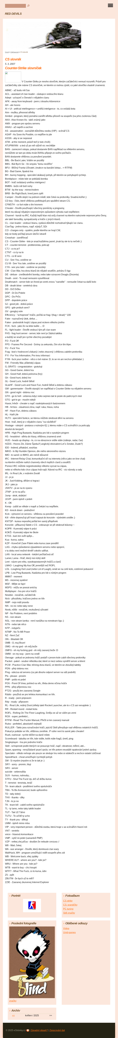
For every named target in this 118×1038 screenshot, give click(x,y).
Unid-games (69, 932)
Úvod (7, 52)
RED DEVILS (13, 13)
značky (12, 1001)
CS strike (68, 901)
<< (13, 1015)
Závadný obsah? (39, 1030)
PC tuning (68, 909)
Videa (66, 928)
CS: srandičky (70, 905)
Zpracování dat (57, 1030)
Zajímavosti (15, 52)
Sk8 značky (69, 913)
